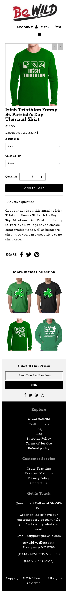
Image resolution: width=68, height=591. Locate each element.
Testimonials (39, 424)
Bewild (39, 578)
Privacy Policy (39, 478)
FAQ (38, 429)
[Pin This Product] (36, 255)
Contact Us (38, 483)
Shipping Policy (39, 438)
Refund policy (38, 448)
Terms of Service (39, 443)
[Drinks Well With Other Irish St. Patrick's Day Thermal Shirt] (19, 349)
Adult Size (12, 138)
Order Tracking (39, 468)
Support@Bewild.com (44, 536)
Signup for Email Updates (34, 365)
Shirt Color (13, 155)
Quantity (11, 176)
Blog (38, 434)
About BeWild (39, 419)
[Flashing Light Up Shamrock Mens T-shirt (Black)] (48, 312)
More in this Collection (34, 272)
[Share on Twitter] (29, 255)
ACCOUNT (25, 27)
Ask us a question (21, 202)
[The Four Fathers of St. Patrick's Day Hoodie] (48, 349)
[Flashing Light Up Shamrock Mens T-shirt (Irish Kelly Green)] (19, 312)
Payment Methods (39, 473)
